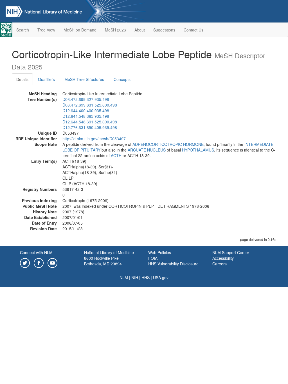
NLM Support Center (230, 252)
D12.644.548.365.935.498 (85, 116)
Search (22, 30)
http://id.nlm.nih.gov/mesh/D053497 (94, 138)
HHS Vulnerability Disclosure (173, 263)
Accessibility (223, 258)
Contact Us (193, 30)
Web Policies (159, 252)
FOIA (153, 258)
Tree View (46, 30)
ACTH (116, 155)
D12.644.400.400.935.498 (85, 110)
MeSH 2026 (115, 30)
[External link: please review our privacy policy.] (25, 262)
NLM (124, 277)
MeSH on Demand (80, 30)
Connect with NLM (36, 252)
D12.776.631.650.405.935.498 (89, 127)
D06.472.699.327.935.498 (85, 99)
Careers (219, 263)
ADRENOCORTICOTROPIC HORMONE (168, 144)
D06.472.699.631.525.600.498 (89, 105)
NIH (134, 277)
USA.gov (160, 277)
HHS (145, 277)
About (139, 30)
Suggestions (164, 30)
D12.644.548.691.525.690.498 (89, 122)
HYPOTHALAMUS (198, 150)
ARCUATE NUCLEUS (147, 150)
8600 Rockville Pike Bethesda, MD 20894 (103, 260)
